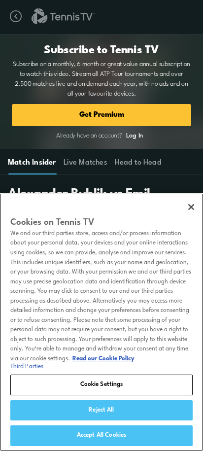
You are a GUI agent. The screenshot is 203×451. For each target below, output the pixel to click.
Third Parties (27, 367)
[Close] (191, 207)
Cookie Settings (101, 384)
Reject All (101, 410)
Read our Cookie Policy (103, 359)
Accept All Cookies (101, 435)
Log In (134, 136)
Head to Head (138, 163)
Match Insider (32, 163)
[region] (101, 322)
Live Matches (85, 163)
